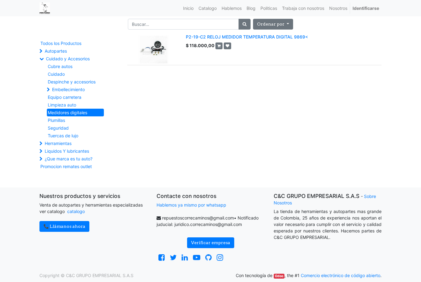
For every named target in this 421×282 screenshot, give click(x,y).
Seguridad (58, 128)
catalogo (76, 211)
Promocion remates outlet (66, 166)
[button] (273, 24)
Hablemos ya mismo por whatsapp (191, 204)
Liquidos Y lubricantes (67, 151)
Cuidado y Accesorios (68, 58)
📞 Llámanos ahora (64, 226)
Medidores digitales (67, 112)
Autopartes (56, 51)
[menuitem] (188, 8)
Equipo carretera (64, 97)
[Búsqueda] (245, 24)
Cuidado (56, 74)
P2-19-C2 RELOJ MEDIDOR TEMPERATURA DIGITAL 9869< (247, 36)
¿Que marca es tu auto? (68, 158)
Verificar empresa (210, 242)
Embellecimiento (68, 89)
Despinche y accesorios (72, 81)
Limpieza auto (62, 104)
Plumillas (56, 120)
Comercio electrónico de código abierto (340, 275)
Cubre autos (60, 66)
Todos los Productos (60, 43)
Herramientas (58, 143)
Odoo (279, 276)
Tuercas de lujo (63, 135)
